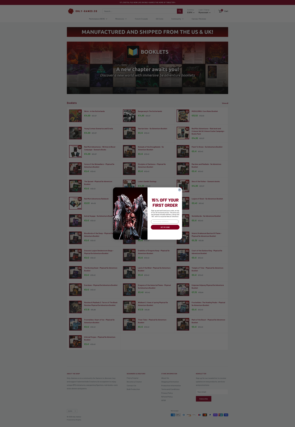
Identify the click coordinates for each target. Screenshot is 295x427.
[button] (165, 230)
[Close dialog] (179, 190)
